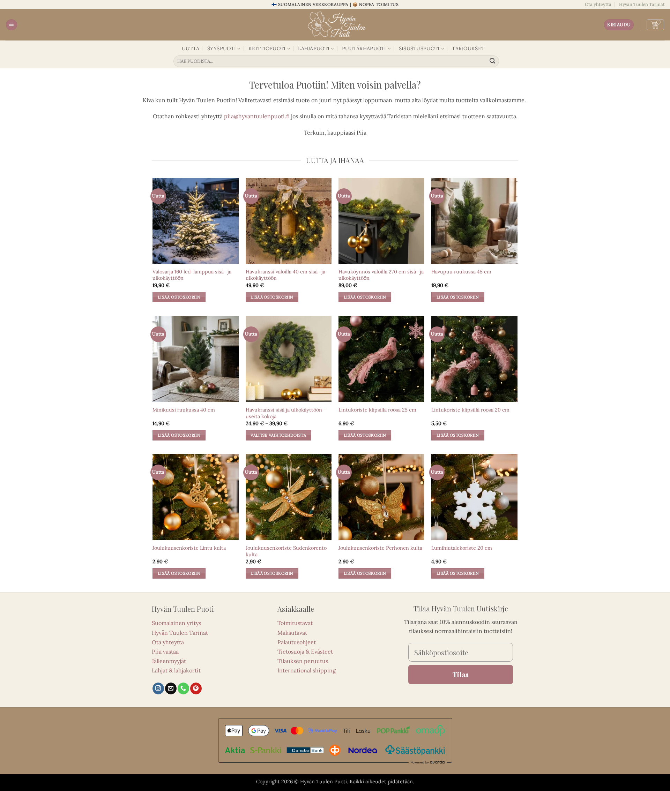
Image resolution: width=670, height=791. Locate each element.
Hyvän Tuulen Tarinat (642, 4)
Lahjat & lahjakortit (176, 670)
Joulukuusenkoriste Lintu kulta (189, 548)
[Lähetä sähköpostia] (171, 688)
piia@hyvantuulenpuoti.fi (257, 116)
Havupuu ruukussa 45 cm (461, 272)
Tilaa (461, 674)
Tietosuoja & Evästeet (305, 651)
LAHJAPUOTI (313, 48)
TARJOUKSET (468, 48)
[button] (11, 25)
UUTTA (190, 48)
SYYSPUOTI (221, 48)
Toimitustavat (295, 622)
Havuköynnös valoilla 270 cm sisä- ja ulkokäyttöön (381, 275)
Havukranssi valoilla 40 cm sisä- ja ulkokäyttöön (285, 275)
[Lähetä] (493, 61)
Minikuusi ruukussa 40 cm (183, 410)
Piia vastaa (165, 651)
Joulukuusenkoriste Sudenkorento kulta (286, 551)
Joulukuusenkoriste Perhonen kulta (380, 548)
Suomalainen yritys (176, 622)
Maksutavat (292, 632)
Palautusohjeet (296, 642)
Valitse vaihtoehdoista (278, 435)
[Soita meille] (183, 688)
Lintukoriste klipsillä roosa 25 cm (377, 410)
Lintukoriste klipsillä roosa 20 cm (470, 410)
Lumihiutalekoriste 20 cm (461, 548)
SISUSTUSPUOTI (419, 48)
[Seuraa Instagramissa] (158, 688)
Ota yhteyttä (598, 4)
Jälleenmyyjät (169, 660)
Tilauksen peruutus (302, 660)
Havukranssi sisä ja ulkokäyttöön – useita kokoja (286, 413)
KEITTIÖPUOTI (266, 48)
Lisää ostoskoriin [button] (179, 297)
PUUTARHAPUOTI (364, 48)
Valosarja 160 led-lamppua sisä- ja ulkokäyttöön (191, 275)
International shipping (306, 670)
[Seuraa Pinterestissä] (196, 688)
